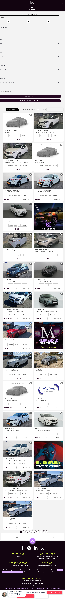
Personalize (42, 596)
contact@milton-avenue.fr (47, 566)
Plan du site (39, 583)
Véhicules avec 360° (7, 91)
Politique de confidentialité (32, 581)
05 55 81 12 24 (33, 9)
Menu (3, 3)
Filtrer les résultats (31, 14)
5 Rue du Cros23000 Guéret (18, 566)
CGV (32, 586)
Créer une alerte (11, 109)
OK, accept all (55, 592)
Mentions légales (27, 583)
